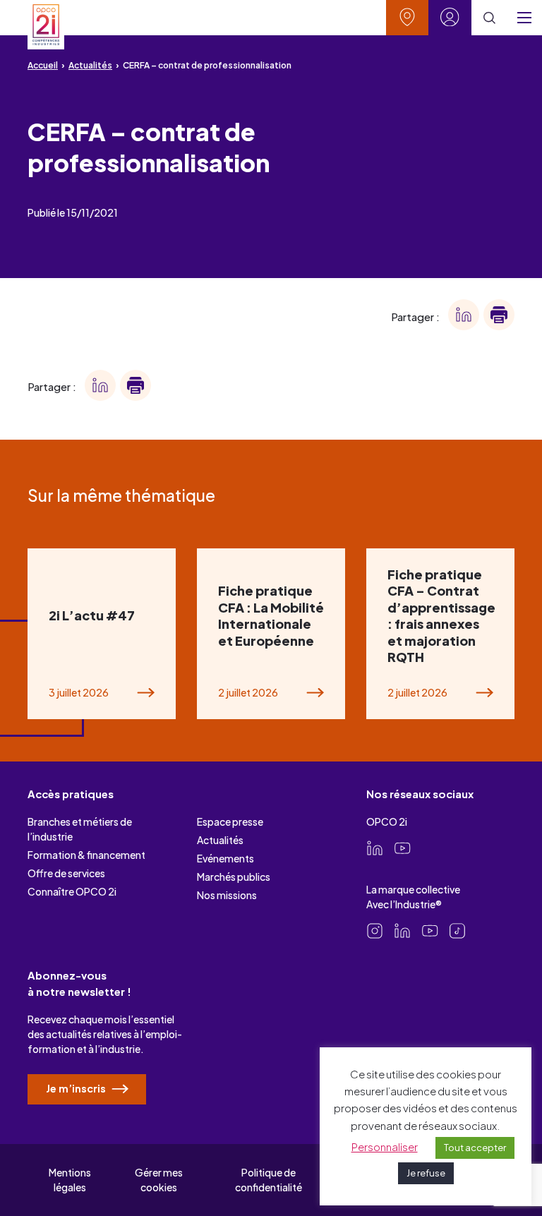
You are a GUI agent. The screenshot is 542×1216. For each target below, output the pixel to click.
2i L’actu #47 (92, 615)
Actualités (90, 65)
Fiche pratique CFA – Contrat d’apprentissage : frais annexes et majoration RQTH (441, 615)
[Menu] (524, 17)
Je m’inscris (77, 1088)
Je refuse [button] (425, 1173)
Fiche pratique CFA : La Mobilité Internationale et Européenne (271, 615)
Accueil (43, 65)
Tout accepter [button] (475, 1147)
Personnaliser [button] (384, 1146)
